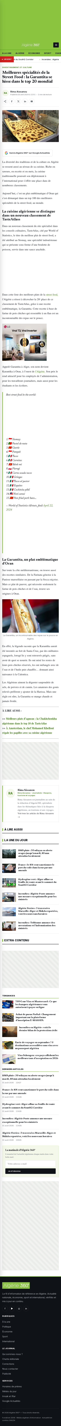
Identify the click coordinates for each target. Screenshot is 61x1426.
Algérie (20, 53)
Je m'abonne (14, 1171)
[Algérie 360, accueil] (30, 45)
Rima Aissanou (18, 91)
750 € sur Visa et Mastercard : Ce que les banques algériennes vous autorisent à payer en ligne (36, 1004)
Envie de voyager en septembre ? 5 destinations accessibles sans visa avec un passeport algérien (36, 1045)
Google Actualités (11, 1401)
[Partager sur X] (18, 101)
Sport (47, 53)
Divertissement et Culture (17, 67)
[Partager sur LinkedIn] (25, 101)
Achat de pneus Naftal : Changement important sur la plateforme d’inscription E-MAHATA (36, 1017)
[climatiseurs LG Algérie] (30, 342)
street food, (52, 294)
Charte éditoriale (10, 1359)
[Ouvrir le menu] (56, 44)
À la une (7, 53)
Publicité (6, 1373)
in (26, 1308)
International (8, 1341)
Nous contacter (10, 1368)
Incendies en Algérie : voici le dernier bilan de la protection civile (38, 1029)
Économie (34, 53)
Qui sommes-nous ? (12, 1354)
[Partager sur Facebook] (12, 101)
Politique (6, 1326)
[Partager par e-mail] (31, 101)
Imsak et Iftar (9, 1396)
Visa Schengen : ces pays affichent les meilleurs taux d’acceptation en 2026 (38, 1057)
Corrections (8, 1363)
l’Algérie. (40, 371)
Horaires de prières (12, 1386)
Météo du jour (9, 1391)
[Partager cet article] (5, 101)
